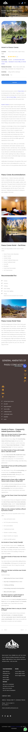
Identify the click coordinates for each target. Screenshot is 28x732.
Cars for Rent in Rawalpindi (9, 690)
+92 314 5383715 (10, 703)
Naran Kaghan (6, 679)
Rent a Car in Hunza (7, 688)
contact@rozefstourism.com (11, 708)
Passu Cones (21, 91)
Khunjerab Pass (6, 673)
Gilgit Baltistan (6, 671)
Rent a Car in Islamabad (8, 684)
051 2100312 (5, 704)
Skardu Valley (6, 677)
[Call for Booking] (25, 366)
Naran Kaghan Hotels (20, 675)
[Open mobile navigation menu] (25, 3)
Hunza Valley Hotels (20, 671)
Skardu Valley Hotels (20, 673)
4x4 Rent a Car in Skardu (8, 686)
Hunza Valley (6, 675)
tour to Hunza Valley (11, 97)
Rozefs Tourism (5, 104)
